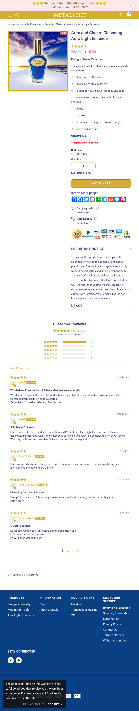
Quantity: (76, 159)
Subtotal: (76, 172)
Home (11, 24)
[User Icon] (120, 15)
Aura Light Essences (29, 24)
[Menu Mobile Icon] (10, 15)
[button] (79, 46)
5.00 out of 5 (78, 331)
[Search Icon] (19, 15)
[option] (38, 61)
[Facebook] (11, 660)
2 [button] (68, 550)
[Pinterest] (19, 660)
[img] (18, 377)
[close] (130, 5)
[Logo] (70, 15)
